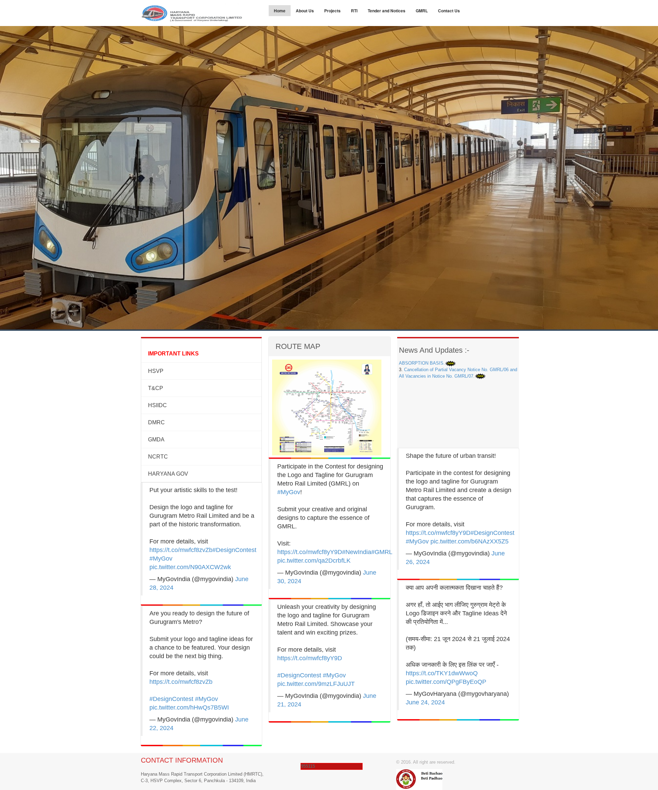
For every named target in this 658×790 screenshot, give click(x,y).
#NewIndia (356, 552)
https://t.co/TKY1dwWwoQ (442, 673)
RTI (354, 11)
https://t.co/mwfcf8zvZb (180, 550)
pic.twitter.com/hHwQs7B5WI (189, 707)
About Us (305, 11)
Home (279, 11)
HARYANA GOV (168, 474)
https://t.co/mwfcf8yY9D (309, 552)
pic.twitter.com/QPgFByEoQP (446, 681)
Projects (332, 11)
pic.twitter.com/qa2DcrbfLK (314, 560)
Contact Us (449, 11)
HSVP (155, 371)
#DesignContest (234, 550)
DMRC (156, 422)
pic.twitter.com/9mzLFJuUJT (316, 683)
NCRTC (158, 457)
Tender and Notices (386, 11)
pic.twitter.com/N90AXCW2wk (190, 567)
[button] (49, 395)
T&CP (155, 388)
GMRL (422, 11)
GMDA (156, 439)
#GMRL (381, 552)
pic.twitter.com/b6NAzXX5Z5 (469, 541)
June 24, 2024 (425, 702)
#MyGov (160, 558)
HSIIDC (157, 405)
